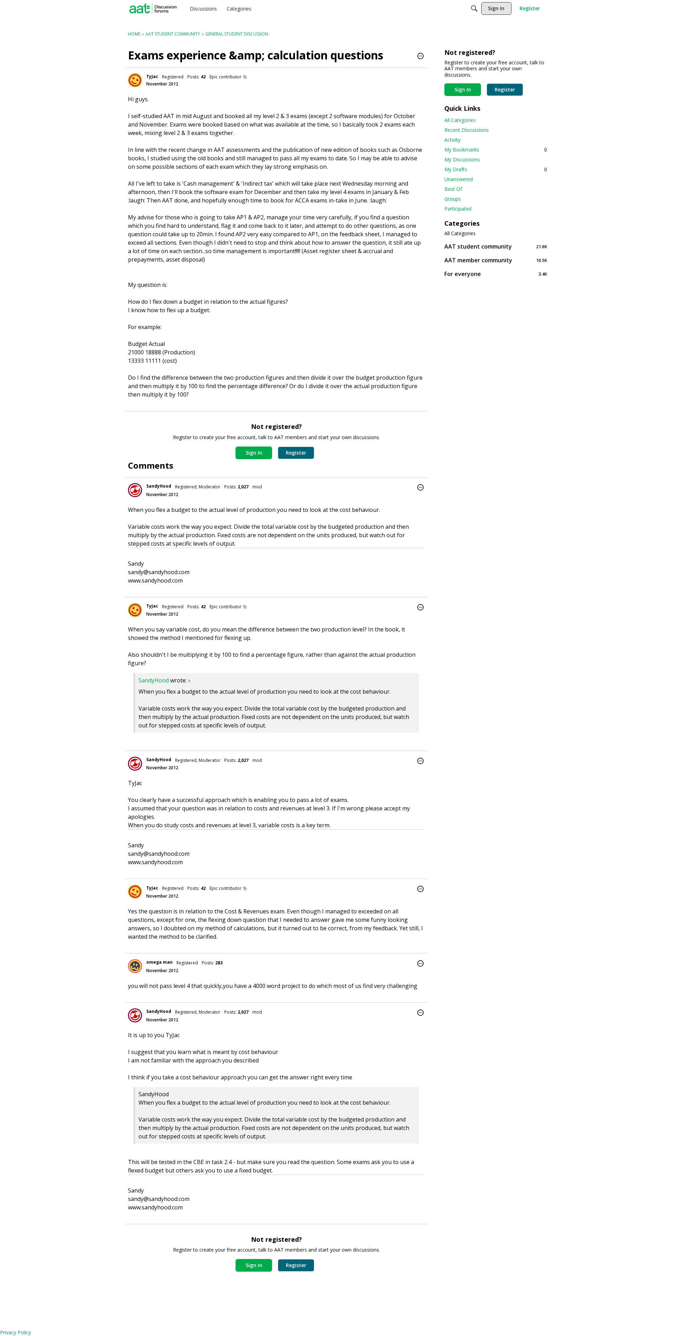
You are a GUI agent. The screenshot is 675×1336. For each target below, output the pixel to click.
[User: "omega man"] (135, 966)
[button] (420, 56)
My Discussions (462, 159)
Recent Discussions (466, 130)
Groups (452, 198)
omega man (159, 962)
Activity (452, 139)
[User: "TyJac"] (135, 80)
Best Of (453, 189)
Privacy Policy (15, 1332)
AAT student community (495, 246)
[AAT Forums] (152, 8)
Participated (457, 208)
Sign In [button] (254, 452)
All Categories (460, 120)
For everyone (495, 273)
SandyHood (158, 486)
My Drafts (495, 169)
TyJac (152, 76)
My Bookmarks (495, 149)
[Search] (474, 8)
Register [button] (296, 452)
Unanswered (458, 179)
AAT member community (495, 260)
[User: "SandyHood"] (135, 490)
